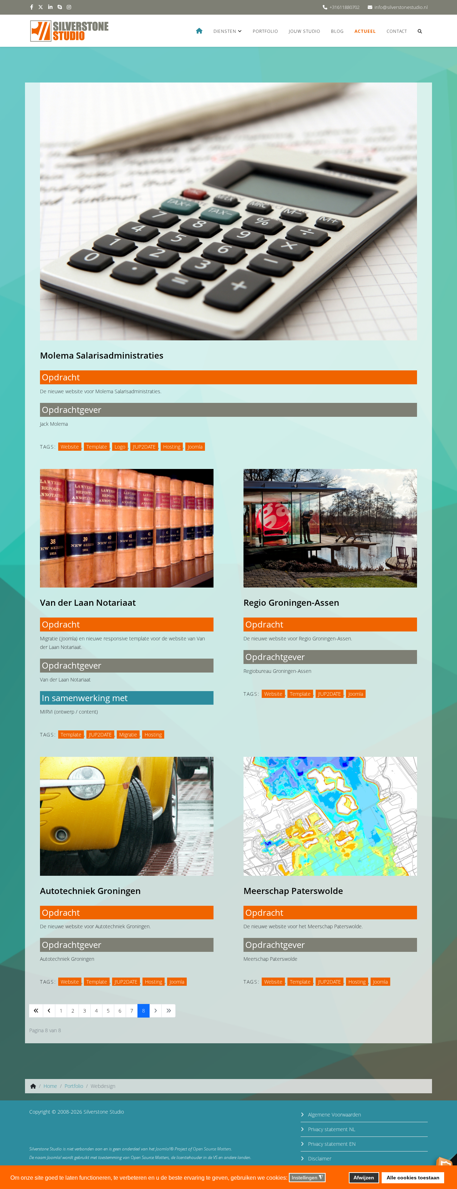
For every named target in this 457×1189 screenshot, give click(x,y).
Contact (397, 31)
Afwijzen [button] (363, 1177)
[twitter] (40, 7)
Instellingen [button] (307, 1178)
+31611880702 (345, 7)
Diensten (225, 31)
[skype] (59, 7)
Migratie (128, 734)
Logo (120, 446)
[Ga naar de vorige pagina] (49, 1011)
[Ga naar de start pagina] (36, 1011)
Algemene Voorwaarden (334, 1114)
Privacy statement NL (331, 1129)
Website (70, 446)
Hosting (171, 446)
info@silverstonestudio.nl (401, 7)
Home (50, 1086)
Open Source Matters (212, 1149)
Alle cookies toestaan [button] (413, 1177)
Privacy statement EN (331, 1143)
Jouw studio (304, 31)
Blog (337, 31)
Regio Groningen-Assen (291, 602)
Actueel (365, 31)
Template (96, 446)
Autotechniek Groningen (90, 890)
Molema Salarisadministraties (102, 355)
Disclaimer (319, 1158)
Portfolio (265, 31)
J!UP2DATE (144, 446)
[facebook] (31, 7)
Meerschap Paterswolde (293, 890)
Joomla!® (165, 1149)
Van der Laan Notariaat (88, 602)
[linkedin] (50, 7)
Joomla (195, 446)
